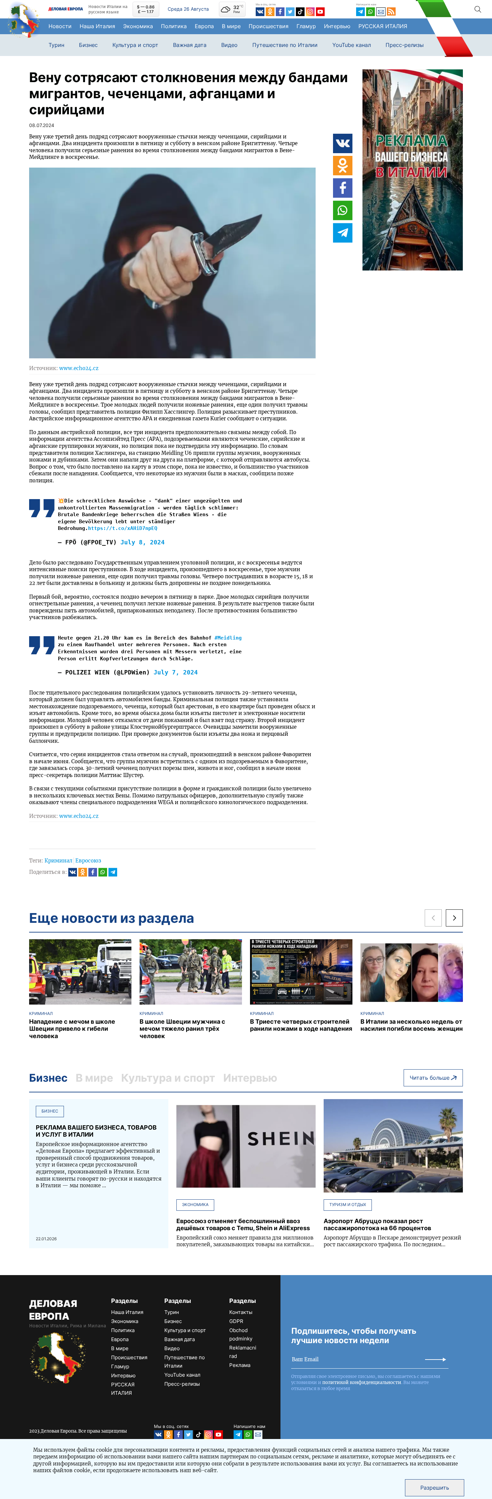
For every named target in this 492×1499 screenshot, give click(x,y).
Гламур (306, 26)
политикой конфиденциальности (361, 1382)
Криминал (58, 860)
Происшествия (269, 26)
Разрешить (434, 1487)
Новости (60, 26)
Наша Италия (97, 26)
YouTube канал (351, 45)
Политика (174, 26)
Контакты (240, 1312)
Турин (56, 45)
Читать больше (429, 1077)
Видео (229, 45)
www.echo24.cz (78, 368)
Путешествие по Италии (285, 45)
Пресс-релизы (405, 45)
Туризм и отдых (347, 1204)
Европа (204, 26)
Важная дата (190, 45)
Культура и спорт (135, 45)
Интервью (337, 26)
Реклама (239, 1365)
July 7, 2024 (176, 672)
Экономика (138, 26)
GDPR (236, 1321)
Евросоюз (88, 860)
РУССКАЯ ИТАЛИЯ (382, 26)
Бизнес (88, 45)
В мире (231, 26)
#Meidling (228, 638)
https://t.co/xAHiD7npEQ (122, 528)
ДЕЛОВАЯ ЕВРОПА (53, 1310)
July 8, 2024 (142, 542)
